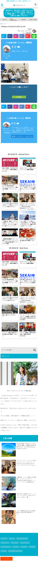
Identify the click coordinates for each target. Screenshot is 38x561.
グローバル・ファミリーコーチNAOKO (6, 56)
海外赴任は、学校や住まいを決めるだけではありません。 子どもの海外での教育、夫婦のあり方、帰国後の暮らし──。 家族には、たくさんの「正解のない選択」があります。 (19, 13)
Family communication (13, 19)
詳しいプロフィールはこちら (20, 51)
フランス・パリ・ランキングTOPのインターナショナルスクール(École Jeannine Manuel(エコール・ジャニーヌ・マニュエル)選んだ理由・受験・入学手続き (26, 463)
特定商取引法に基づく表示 (15, 551)
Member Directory (22, 538)
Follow (19, 90)
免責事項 (32, 546)
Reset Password (5, 546)
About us (5, 19)
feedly (19, 97)
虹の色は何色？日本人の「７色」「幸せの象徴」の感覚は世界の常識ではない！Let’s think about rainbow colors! (26, 446)
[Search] (34, 350)
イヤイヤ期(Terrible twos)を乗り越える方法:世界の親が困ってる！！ (26, 512)
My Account (5, 542)
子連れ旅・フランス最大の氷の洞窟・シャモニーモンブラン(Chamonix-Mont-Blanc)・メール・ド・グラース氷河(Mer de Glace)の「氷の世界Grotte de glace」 (26, 479)
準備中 (3, 551)
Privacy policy (25, 542)
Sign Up (15, 546)
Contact (4, 538)
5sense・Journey (33, 19)
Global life (23, 19)
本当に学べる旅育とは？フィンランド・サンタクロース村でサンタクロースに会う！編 (26, 495)
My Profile (14, 542)
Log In (11, 538)
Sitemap (24, 546)
